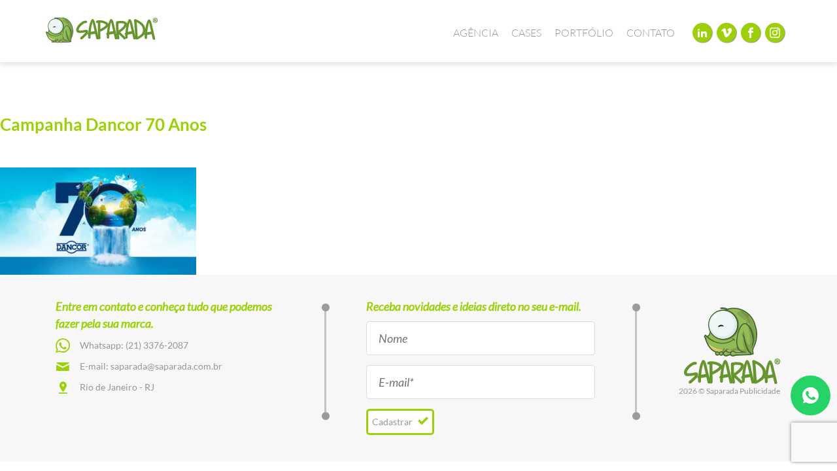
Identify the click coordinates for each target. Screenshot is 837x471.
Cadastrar (393, 421)
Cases (526, 32)
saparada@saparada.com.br (166, 366)
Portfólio (584, 32)
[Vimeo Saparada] (726, 32)
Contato (650, 32)
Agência (475, 32)
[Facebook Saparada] (750, 32)
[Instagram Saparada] (775, 32)
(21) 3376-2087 (157, 345)
